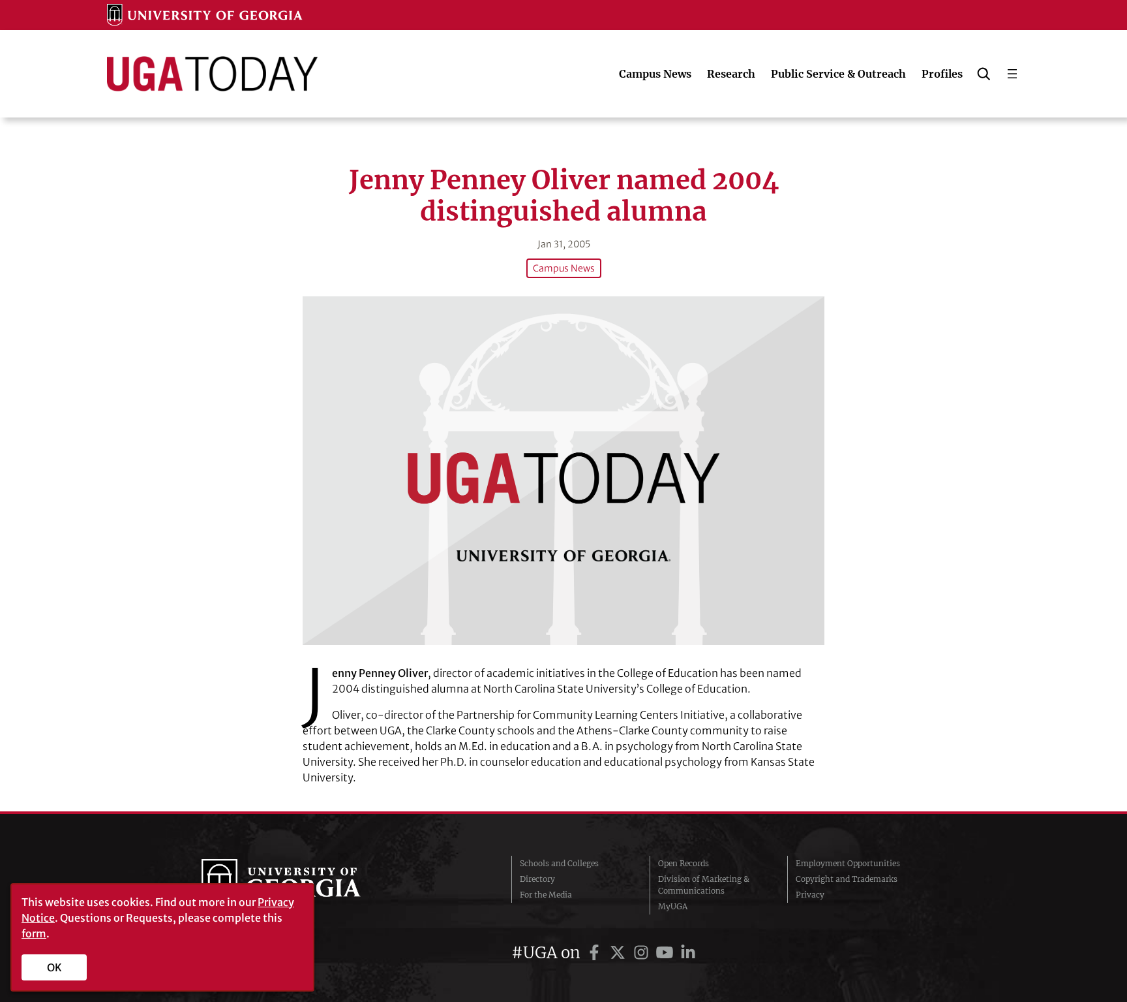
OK (54, 967)
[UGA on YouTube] (666, 953)
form (34, 933)
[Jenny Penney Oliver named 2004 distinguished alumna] (563, 470)
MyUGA (672, 906)
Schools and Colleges (559, 863)
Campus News (564, 268)
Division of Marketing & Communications (703, 885)
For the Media (546, 895)
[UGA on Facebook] (596, 953)
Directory (537, 879)
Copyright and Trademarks (846, 879)
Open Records (683, 863)
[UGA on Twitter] (619, 953)
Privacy (810, 895)
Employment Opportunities (848, 863)
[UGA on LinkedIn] (688, 953)
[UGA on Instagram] (643, 953)
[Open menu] (1012, 74)
